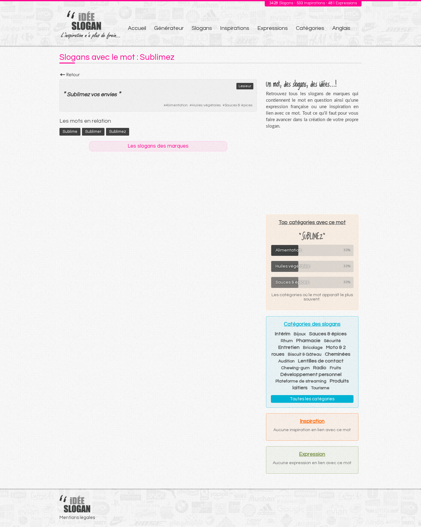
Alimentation (177, 105)
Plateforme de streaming (301, 381)
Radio (319, 367)
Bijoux (300, 334)
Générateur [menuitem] (169, 28)
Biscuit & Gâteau (304, 354)
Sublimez (78, 94)
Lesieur (245, 86)
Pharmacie (308, 340)
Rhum (287, 341)
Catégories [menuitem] (310, 28)
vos (95, 94)
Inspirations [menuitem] (234, 28)
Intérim (282, 333)
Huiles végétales (206, 105)
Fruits (335, 368)
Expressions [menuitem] (272, 28)
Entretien (289, 347)
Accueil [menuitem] (137, 28)
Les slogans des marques (158, 146)
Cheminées (337, 354)
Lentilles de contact (321, 360)
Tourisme (320, 388)
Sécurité (332, 341)
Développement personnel (310, 374)
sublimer (93, 131)
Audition (286, 361)
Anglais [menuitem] (341, 28)
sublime (70, 131)
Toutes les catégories (312, 399)
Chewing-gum (295, 368)
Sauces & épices (238, 105)
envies (109, 94)
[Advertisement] (312, 171)
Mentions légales (77, 517)
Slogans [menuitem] (202, 28)
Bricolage (313, 347)
